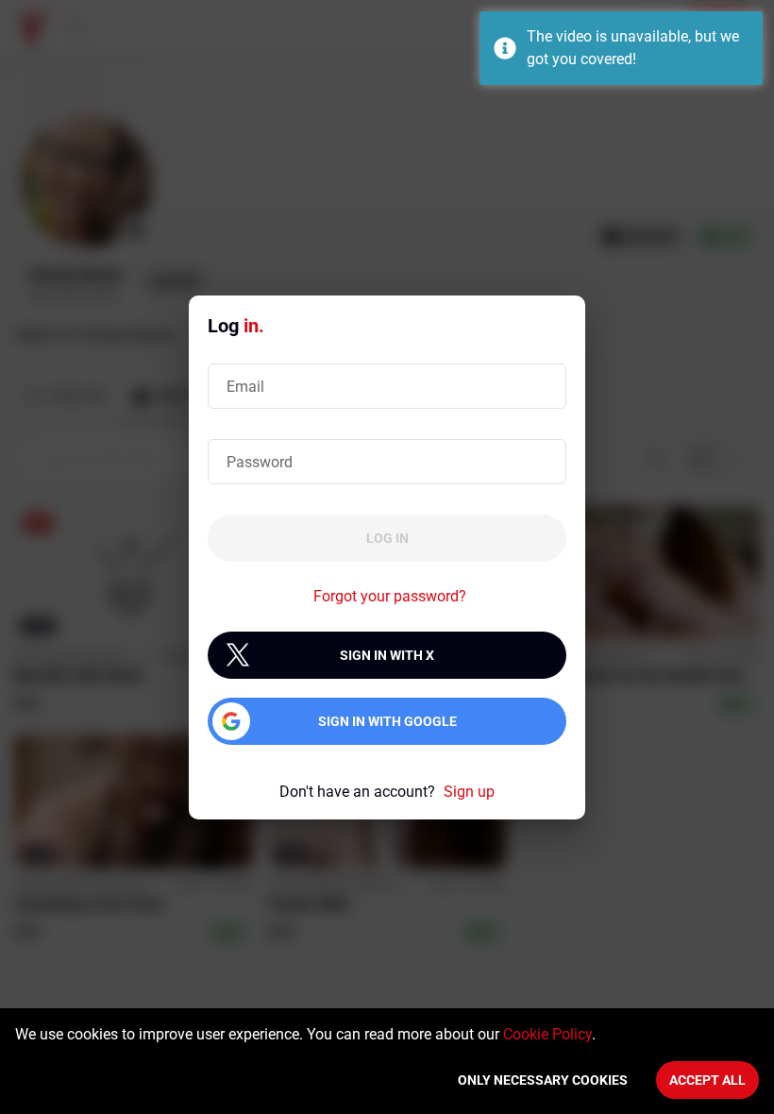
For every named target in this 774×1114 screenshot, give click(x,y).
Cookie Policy (547, 1034)
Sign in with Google (387, 721)
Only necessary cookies (543, 1080)
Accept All (707, 1080)
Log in (387, 538)
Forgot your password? (389, 596)
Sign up (469, 792)
